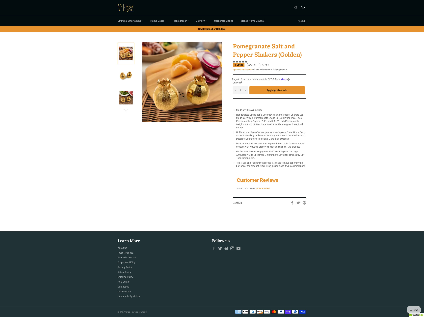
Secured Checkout (127, 257)
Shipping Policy (125, 277)
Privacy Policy (125, 267)
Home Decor (157, 20)
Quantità (237, 83)
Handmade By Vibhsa (129, 296)
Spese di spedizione (242, 69)
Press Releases (125, 252)
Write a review (263, 188)
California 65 (124, 291)
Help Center (124, 281)
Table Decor (180, 20)
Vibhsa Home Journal (252, 20)
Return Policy (124, 272)
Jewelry (201, 20)
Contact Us (123, 286)
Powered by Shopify (139, 312)
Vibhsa (127, 312)
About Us (122, 248)
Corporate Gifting (223, 20)
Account (302, 21)
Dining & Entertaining (130, 20)
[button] (240, 61)
